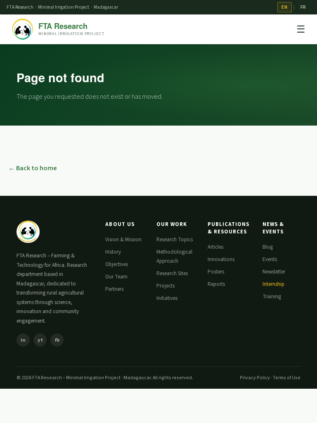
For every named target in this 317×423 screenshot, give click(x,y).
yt (40, 340)
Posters (216, 272)
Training (272, 296)
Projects (165, 286)
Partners (114, 289)
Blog (268, 247)
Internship (273, 284)
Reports (216, 284)
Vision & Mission (123, 239)
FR (303, 7)
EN (284, 7)
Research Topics (174, 239)
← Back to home (32, 168)
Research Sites (172, 273)
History (113, 252)
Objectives (116, 264)
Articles (215, 247)
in (23, 340)
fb (57, 340)
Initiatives (166, 298)
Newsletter (274, 272)
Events (270, 259)
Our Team (116, 276)
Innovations (221, 259)
